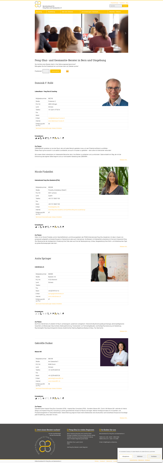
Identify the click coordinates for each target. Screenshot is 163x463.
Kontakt (115, 461)
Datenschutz (141, 460)
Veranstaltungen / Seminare (90, 11)
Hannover (74, 437)
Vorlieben (154, 456)
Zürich (81, 442)
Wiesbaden (85, 437)
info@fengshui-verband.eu (110, 442)
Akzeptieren (125, 456)
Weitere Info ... (124, 160)
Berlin (68, 433)
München (78, 433)
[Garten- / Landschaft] (63, 138)
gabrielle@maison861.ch (55, 378)
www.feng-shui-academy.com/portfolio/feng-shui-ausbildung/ (66, 210)
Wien (68, 443)
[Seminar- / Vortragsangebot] (56, 138)
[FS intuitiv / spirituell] (38, 138)
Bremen (89, 435)
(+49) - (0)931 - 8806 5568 (112, 437)
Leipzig (93, 435)
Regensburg (79, 438)
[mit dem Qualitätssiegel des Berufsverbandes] (49, 437)
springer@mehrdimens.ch (56, 293)
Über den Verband (67, 11)
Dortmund (80, 435)
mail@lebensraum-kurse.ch (56, 118)
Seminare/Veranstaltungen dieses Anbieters (49, 128)
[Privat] (51, 138)
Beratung (39, 11)
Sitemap (96, 461)
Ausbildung (51, 11)
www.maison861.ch (54, 381)
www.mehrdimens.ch (54, 296)
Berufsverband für (49, 6)
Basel (68, 442)
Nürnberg (79, 437)
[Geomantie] (41, 138)
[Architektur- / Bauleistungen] (61, 138)
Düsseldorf (75, 435)
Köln (82, 433)
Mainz (68, 438)
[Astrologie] (43, 138)
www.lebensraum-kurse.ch (56, 121)
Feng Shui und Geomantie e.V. (52, 8)
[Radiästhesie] (48, 138)
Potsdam (73, 438)
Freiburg (90, 437)
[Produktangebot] (58, 138)
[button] (37, 33)
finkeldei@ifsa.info (53, 207)
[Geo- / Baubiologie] (46, 138)
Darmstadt (85, 438)
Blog (127, 2)
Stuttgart (69, 435)
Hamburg (72, 433)
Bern (71, 442)
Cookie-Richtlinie (133, 460)
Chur (74, 442)
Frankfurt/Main (87, 433)
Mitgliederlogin (114, 2)
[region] (81, 33)
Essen (85, 435)
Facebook (122, 2)
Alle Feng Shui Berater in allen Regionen (77, 447)
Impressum (147, 460)
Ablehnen (139, 456)
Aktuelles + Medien (115, 11)
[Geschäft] (53, 138)
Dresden (69, 437)
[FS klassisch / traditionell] (36, 138)
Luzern (77, 442)
